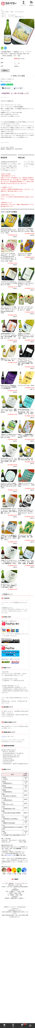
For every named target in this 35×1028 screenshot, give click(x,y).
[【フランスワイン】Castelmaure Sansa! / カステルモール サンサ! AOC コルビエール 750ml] (9, 220)
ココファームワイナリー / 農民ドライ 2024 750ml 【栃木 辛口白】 (9, 411)
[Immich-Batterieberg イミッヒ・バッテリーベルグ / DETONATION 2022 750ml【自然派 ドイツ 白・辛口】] (26, 401)
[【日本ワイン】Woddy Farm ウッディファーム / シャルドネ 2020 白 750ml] (9, 426)
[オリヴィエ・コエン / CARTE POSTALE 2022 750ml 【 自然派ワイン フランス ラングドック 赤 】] (9, 475)
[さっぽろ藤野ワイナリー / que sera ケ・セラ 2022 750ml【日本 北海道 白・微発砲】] (26, 552)
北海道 (11, 11)
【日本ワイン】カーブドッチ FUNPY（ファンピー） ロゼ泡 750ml (26, 485)
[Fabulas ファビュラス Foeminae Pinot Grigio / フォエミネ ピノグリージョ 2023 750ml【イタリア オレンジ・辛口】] (26, 501)
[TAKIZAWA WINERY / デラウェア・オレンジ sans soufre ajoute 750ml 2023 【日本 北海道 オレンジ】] (9, 501)
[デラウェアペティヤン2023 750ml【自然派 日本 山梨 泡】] (26, 527)
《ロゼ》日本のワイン (12, 15)
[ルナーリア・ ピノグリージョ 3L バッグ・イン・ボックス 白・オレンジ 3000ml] (26, 299)
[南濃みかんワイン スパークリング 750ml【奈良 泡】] (9, 351)
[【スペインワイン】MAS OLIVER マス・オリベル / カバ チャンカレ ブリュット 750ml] (26, 274)
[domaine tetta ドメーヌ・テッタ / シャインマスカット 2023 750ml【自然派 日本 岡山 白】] (9, 450)
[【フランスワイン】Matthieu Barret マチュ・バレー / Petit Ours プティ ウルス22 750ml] (26, 220)
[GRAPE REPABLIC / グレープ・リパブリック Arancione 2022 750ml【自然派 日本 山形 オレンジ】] (9, 326)
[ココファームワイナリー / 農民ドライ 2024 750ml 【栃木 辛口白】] (9, 401)
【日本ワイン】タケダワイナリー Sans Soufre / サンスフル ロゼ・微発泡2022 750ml (9, 562)
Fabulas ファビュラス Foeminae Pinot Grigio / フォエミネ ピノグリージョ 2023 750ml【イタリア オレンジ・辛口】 (26, 511)
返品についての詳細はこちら (8, 79)
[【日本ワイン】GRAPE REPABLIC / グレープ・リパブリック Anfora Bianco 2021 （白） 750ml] (26, 326)
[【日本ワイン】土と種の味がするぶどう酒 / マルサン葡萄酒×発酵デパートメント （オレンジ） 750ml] (9, 527)
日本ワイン (4, 13)
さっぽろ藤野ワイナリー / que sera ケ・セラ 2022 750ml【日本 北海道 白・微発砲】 (26, 562)
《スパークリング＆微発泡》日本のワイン (16, 16)
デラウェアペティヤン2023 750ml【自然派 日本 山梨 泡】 (26, 537)
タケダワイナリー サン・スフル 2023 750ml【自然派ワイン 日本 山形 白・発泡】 (9, 586)
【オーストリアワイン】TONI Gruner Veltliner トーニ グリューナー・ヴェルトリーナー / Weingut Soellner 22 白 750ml (9, 309)
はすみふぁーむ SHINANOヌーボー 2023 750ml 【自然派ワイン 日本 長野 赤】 (9, 387)
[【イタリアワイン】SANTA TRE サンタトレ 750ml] (26, 246)
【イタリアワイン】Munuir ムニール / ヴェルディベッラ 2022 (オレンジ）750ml (9, 283)
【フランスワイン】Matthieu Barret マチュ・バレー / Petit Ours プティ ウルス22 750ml (26, 230)
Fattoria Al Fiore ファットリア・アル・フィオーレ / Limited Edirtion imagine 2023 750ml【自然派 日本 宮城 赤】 (26, 361)
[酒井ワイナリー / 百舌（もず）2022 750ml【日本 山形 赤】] (26, 450)
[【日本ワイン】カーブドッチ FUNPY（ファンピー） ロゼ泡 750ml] (26, 475)
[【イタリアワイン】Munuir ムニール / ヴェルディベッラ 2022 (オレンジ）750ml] (9, 274)
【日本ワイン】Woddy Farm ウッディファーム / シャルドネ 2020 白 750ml (9, 436)
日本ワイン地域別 (5, 11)
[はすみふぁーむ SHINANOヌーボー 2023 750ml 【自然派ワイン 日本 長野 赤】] (9, 377)
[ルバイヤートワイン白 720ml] (26, 377)
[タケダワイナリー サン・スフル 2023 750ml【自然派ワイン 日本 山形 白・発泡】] (9, 576)
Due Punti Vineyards (19, 11)
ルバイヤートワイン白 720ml (26, 385)
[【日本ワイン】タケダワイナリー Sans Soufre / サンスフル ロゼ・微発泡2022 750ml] (9, 552)
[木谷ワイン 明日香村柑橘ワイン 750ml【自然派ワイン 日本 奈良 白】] (26, 426)
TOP (4, 1026)
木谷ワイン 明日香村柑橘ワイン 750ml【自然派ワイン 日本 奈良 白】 (26, 436)
